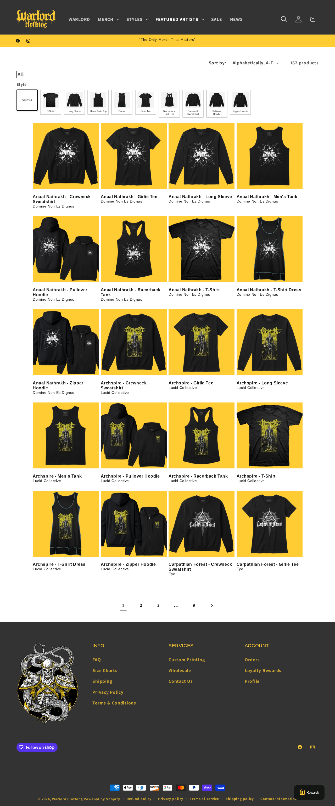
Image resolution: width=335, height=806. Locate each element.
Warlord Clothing (67, 799)
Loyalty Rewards (263, 671)
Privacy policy (170, 798)
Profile (252, 681)
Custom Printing (187, 660)
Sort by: (217, 63)
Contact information (278, 798)
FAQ (96, 660)
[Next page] (211, 605)
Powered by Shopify (102, 799)
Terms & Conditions (114, 703)
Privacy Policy (108, 692)
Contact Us (181, 681)
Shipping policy (240, 798)
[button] (108, 19)
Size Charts (104, 671)
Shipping (102, 681)
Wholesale (180, 671)
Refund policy (139, 798)
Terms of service (204, 798)
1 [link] (123, 605)
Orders (252, 660)
